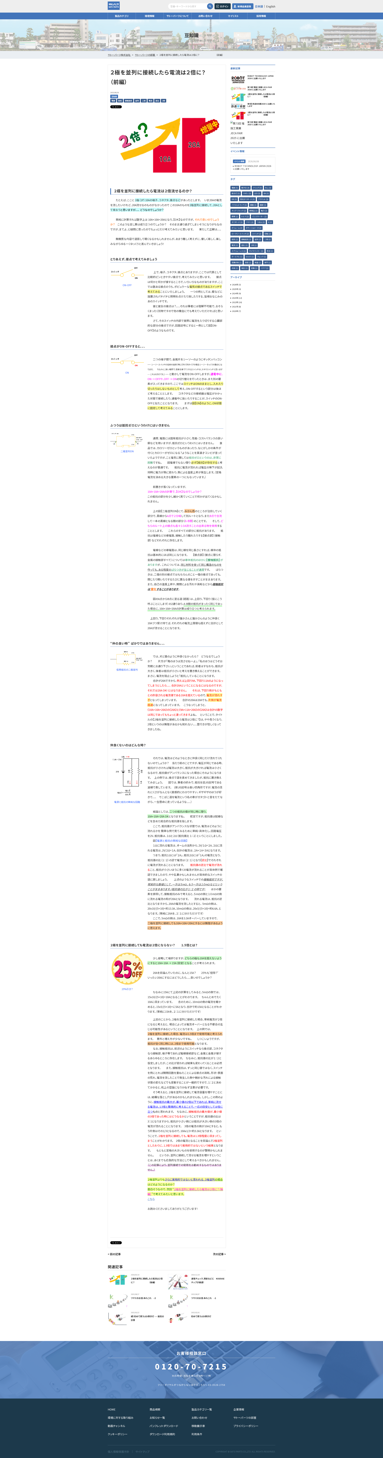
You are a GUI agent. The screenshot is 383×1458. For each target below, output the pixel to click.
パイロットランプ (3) (239, 205)
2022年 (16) (237, 302)
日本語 (259, 6)
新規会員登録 (244, 6)
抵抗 (120, 100)
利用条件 (197, 1434)
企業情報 (238, 1409)
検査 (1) (258, 262)
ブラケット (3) (263, 199)
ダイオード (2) (237, 222)
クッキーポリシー (117, 1434)
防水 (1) (270, 251)
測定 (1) (248, 262)
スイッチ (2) (256, 233)
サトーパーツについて (178, 16)
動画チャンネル (116, 1426)
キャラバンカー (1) (256, 251)
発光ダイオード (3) (247, 199)
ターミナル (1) (237, 256)
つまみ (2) (261, 222)
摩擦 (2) (235, 216)
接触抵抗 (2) (246, 239)
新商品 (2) (253, 210)
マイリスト (233, 16)
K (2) (270, 222)
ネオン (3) (247, 193)
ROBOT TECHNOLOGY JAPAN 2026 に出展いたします (252, 167)
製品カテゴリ (122, 16)
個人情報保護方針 (118, 1451)
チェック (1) (261, 256)
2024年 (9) (236, 293)
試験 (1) (254, 268)
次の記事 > (219, 1254)
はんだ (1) (250, 256)
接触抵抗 (128, 100)
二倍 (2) (267, 239)
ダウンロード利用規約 (162, 1434)
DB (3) (234, 199)
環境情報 (149, 16)
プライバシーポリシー (245, 1426)
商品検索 (155, 1409)
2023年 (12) (237, 297)
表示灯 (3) (236, 193)
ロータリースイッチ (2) (240, 233)
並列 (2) (258, 239)
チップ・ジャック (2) (239, 210)
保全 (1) (244, 268)
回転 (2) (268, 233)
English (270, 6)
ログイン (224, 6)
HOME (111, 1409)
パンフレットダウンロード (164, 1426)
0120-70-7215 (191, 1366)
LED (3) (257, 193)
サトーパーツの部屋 (244, 1418)
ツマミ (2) (249, 222)
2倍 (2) (254, 245)
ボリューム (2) (237, 227)
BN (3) (266, 193)
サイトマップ (142, 1451)
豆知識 (114, 96)
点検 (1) (235, 268)
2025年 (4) (236, 289)
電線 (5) (235, 187)
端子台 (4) (245, 187)
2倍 (163, 100)
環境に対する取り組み (120, 1418)
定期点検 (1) (236, 262)
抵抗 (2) (235, 239)
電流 (150, 100)
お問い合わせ (205, 16)
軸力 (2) (264, 210)
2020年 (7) (236, 311)
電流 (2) (235, 245)
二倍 (144, 100)
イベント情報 (239, 161)
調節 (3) (263, 205)
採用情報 (261, 16)
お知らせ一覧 (157, 1418)
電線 (113, 100)
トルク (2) (245, 216)
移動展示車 (198, 1426)
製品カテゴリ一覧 (202, 1409)
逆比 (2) (244, 245)
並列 (137, 100)
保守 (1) (267, 262)
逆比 (157, 100)
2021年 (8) (236, 306)
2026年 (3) (236, 284)
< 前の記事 (114, 1254)
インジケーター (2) (259, 216)
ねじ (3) (268, 187)
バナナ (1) (264, 268)
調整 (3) (253, 205)
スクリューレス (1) (239, 251)
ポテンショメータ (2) (253, 227)
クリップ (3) (257, 187)
